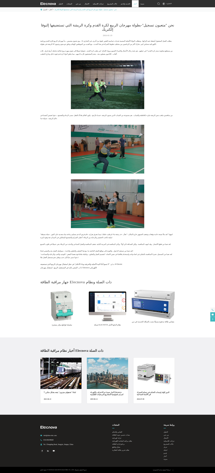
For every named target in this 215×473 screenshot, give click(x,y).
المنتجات (69, 4)
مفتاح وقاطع (116, 447)
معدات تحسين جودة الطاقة (121, 435)
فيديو (165, 453)
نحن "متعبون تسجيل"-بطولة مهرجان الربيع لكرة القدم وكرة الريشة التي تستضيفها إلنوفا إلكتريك (85, 9)
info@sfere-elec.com (50, 435)
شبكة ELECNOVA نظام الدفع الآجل (107, 325)
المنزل (45, 9)
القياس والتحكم (117, 432)
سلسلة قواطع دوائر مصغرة (62, 325)
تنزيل (165, 447)
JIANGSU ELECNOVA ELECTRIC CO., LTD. (61, 470)
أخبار (135, 4)
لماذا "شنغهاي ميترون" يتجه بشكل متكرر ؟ (60, 392)
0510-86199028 (48, 440)
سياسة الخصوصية (158, 470)
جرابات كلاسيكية (98, 4)
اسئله (165, 450)
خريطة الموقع (167, 470)
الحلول (61, 4)
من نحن (78, 4)
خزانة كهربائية (116, 438)
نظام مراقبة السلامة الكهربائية (122, 441)
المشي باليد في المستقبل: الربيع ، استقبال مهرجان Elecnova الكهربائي (68, 268)
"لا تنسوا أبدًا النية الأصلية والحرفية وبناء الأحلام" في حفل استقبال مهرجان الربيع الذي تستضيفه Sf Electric (81, 264)
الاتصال (87, 4)
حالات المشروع (112, 4)
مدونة (142, 4)
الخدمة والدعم (125, 4)
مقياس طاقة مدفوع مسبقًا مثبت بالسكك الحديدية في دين (153, 322)
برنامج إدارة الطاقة (118, 444)
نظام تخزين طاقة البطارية (120, 450)
